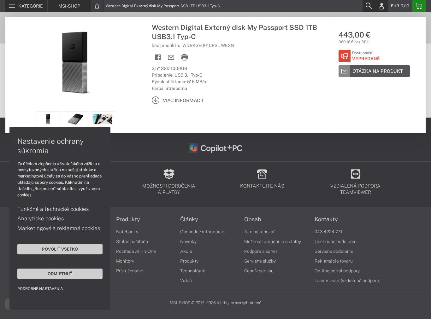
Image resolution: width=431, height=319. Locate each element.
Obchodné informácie (202, 231)
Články (189, 219)
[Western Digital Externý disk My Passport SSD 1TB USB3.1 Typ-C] (75, 64)
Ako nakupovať (259, 231)
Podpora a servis (261, 251)
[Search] (368, 6)
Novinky (188, 241)
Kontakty (326, 219)
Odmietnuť (60, 273)
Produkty (128, 219)
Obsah (252, 219)
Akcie (186, 251)
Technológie (192, 270)
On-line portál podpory (337, 270)
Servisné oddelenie (334, 251)
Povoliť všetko (60, 249)
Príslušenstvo (129, 270)
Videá (186, 280)
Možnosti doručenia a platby (272, 241)
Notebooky (127, 231)
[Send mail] (171, 57)
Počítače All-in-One (136, 251)
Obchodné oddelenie (336, 241)
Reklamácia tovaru (334, 261)
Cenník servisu (259, 270)
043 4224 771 (328, 231)
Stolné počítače (132, 241)
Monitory (125, 261)
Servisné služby (260, 261)
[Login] (381, 6)
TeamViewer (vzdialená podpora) (348, 280)
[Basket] (419, 6)
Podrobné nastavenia (40, 289)
